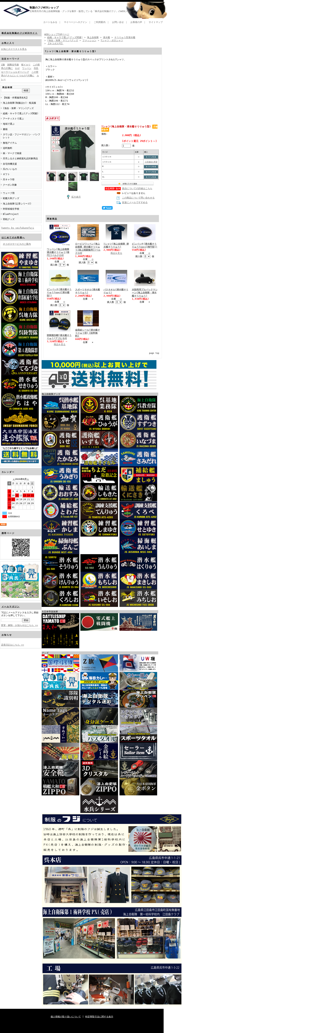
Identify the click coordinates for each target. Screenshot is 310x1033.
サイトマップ (156, 22)
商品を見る (116, 253)
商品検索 (7, 87)
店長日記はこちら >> (12, 644)
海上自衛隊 (93, 37)
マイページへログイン (75, 22)
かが (17, 68)
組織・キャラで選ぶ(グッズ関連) (20, 113)
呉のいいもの (10, 169)
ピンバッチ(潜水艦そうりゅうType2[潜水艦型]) (59, 292)
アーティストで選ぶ (13, 118)
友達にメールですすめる (135, 202)
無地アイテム (10, 142)
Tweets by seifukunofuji (17, 228)
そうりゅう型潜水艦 (124, 37)
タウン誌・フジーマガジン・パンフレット (21, 136)
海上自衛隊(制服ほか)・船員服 (19, 103)
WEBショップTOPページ (56, 34)
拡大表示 (76, 196)
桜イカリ (25, 64)
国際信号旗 (13, 64)
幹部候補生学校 (11, 208)
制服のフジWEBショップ (44, 7)
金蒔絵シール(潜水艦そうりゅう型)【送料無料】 (87, 333)
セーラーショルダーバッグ (15, 72)
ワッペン (26, 68)
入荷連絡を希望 (151, 162)
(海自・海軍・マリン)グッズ (18, 108)
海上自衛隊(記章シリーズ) (17, 203)
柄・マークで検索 (12, 153)
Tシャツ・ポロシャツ (112, 40)
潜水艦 (106, 37)
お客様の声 (136, 22)
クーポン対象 (10, 184)
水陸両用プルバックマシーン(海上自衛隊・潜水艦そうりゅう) (145, 292)
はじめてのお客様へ (13, 237)
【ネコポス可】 (55, 43)
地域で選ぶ (9, 123)
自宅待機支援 (10, 163)
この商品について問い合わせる (138, 197)
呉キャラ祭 (9, 179)
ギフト (6, 174)
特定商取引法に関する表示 (99, 1016)
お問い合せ (118, 22)
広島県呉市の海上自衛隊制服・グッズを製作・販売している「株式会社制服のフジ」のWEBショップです (84, 11)
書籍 (5, 129)
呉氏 (36, 68)
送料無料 (7, 148)
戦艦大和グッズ (11, 198)
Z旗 (3, 64)
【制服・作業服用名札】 (16, 97)
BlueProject (11, 214)
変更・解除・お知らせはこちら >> (19, 625)
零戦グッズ (9, 219)
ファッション (89, 40)
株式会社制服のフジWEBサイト (20, 33)
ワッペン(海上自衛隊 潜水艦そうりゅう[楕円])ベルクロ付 (58, 252)
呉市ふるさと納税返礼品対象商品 (20, 158)
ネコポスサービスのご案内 (17, 244)
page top (154, 353)
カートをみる (50, 22)
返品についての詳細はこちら (137, 188)
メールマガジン (11, 606)
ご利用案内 (99, 22)
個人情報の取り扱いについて (66, 1016)
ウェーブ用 (9, 193)
